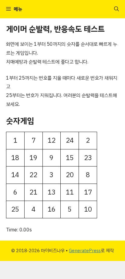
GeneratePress (85, 250)
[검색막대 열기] (116, 9)
